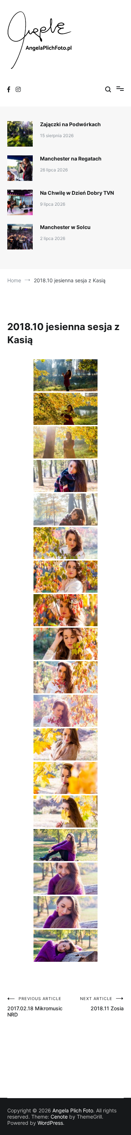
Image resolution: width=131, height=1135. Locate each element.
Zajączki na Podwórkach (70, 124)
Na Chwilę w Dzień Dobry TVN (77, 193)
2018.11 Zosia (102, 1003)
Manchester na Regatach (71, 158)
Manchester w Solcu (65, 227)
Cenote (59, 1116)
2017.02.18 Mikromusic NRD (35, 1007)
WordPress (50, 1123)
